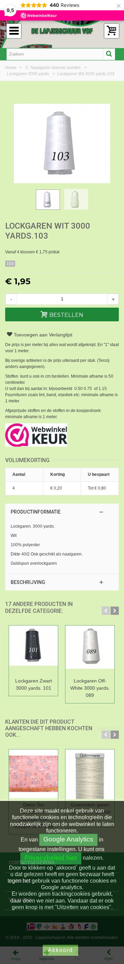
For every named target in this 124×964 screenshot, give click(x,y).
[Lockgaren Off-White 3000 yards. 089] (89, 650)
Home (11, 67)
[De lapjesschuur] (62, 30)
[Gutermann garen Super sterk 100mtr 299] (89, 774)
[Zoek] (109, 54)
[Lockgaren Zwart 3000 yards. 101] (33, 650)
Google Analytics (68, 839)
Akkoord (60, 950)
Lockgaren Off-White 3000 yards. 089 (90, 688)
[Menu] (14, 31)
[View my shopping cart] (111, 31)
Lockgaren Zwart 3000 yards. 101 (33, 684)
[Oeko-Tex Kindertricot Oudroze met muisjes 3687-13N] (33, 774)
